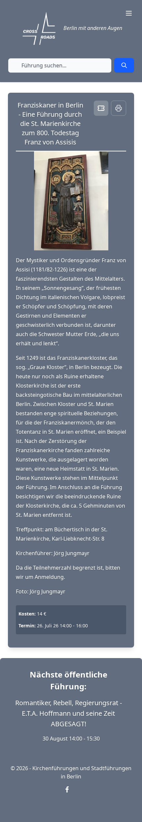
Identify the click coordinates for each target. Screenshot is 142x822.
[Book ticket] (101, 108)
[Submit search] (124, 65)
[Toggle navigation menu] (129, 13)
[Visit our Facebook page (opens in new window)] (71, 793)
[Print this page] (118, 108)
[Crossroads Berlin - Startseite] (39, 28)
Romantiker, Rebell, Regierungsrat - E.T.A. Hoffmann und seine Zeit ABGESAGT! (68, 713)
